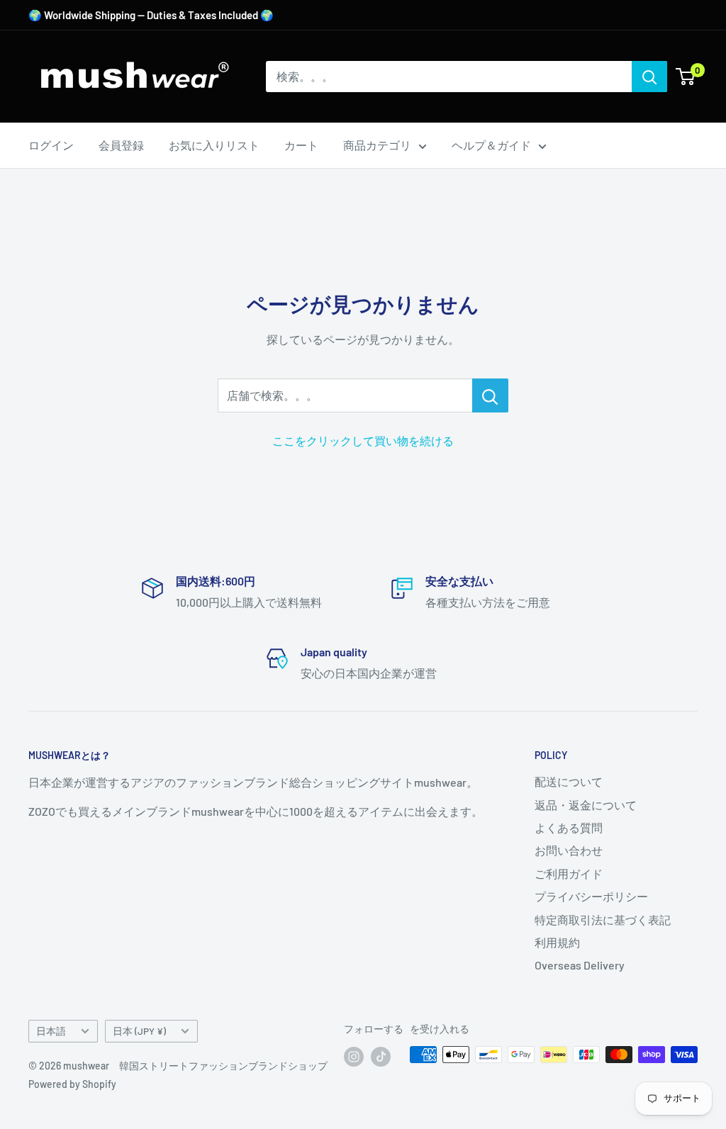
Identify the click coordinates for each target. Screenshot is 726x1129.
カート (301, 145)
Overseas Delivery (580, 965)
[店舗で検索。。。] (490, 395)
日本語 (51, 1031)
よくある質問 (569, 827)
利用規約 (557, 942)
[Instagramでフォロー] (354, 1056)
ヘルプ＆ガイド (491, 145)
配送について (569, 781)
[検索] (649, 76)
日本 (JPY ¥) (139, 1031)
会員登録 (121, 145)
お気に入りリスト (214, 145)
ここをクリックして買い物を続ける (363, 440)
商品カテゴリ (377, 145)
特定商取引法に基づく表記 (603, 919)
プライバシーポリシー (591, 896)
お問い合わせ (569, 850)
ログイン (51, 145)
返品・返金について (586, 804)
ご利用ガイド (569, 873)
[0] (686, 76)
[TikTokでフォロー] (381, 1056)
